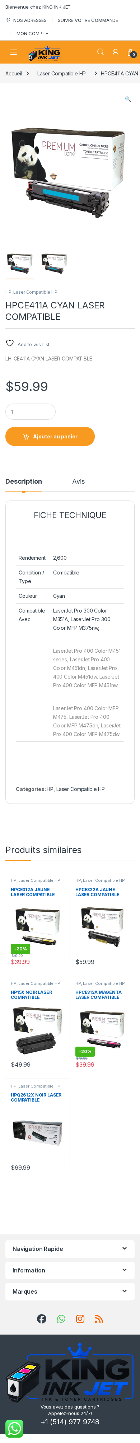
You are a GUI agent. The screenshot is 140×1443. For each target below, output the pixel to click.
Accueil (13, 73)
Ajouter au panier (55, 436)
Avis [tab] (78, 481)
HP (8, 292)
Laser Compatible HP (61, 73)
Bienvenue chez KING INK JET (38, 7)
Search (100, 52)
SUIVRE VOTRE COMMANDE (88, 20)
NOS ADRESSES (30, 20)
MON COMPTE (32, 33)
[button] (128, 99)
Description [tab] (23, 481)
